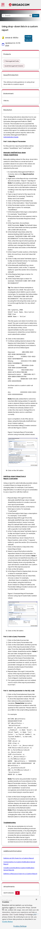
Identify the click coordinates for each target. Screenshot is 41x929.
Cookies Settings (20, 926)
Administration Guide (10, 137)
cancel (30, 15)
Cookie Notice (7, 921)
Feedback (28, 36)
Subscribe (28, 40)
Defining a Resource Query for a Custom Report (20, 874)
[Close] (36, 899)
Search (35, 15)
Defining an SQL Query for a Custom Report (18, 858)
